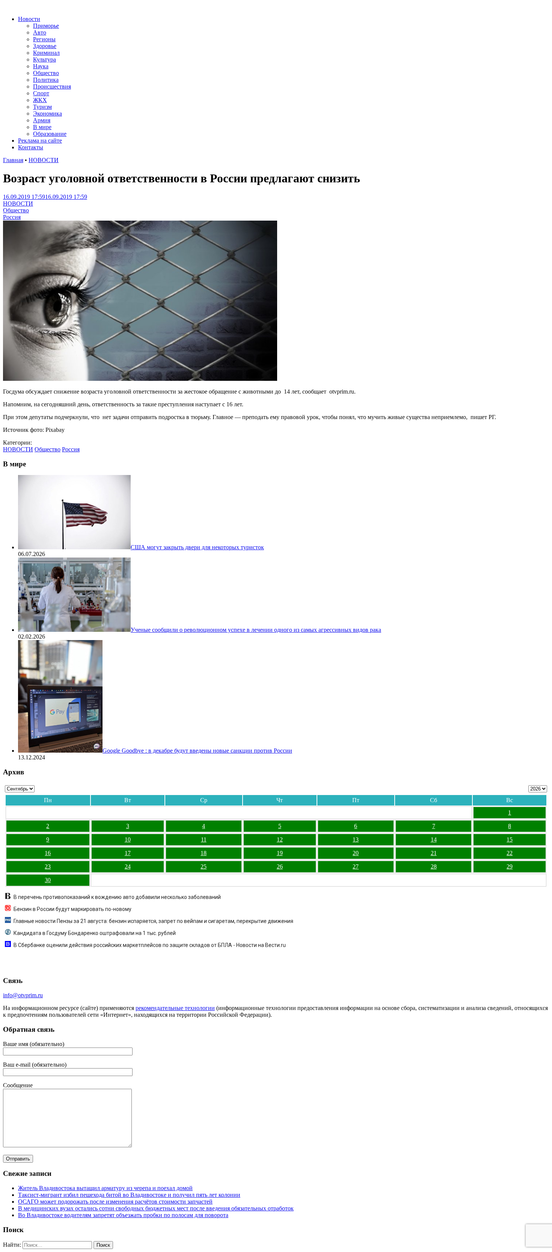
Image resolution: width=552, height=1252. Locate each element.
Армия (41, 120)
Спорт (41, 93)
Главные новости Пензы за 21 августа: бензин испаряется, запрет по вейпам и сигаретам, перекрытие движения (153, 921)
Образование (49, 134)
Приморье (46, 26)
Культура (44, 59)
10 (128, 839)
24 (128, 866)
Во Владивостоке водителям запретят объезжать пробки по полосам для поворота (123, 1215)
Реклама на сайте (40, 140)
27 (356, 866)
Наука (40, 66)
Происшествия (52, 86)
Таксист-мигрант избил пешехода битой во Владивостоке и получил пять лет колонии (129, 1195)
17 (128, 853)
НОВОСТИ (44, 160)
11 (204, 839)
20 (356, 853)
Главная (13, 160)
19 (280, 853)
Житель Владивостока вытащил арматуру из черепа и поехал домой (105, 1188)
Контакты (30, 147)
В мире (42, 127)
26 (280, 866)
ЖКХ (40, 100)
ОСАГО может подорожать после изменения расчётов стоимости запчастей (115, 1201)
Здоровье (44, 46)
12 (280, 839)
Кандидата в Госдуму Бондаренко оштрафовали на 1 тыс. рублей (95, 933)
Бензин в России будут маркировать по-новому (72, 909)
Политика (46, 80)
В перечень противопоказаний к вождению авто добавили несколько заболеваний (117, 897)
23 (48, 866)
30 (48, 880)
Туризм (42, 107)
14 (434, 839)
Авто (39, 32)
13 (356, 839)
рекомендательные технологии (175, 1008)
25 (204, 866)
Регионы (44, 39)
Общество (46, 73)
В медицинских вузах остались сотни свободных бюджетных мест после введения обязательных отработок (156, 1208)
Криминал (46, 53)
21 (434, 853)
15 (510, 839)
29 (510, 866)
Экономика (47, 113)
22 (510, 853)
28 (434, 866)
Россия (12, 217)
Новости (29, 19)
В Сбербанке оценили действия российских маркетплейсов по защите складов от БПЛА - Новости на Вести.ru (150, 945)
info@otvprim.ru (23, 995)
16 (48, 853)
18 (204, 853)
